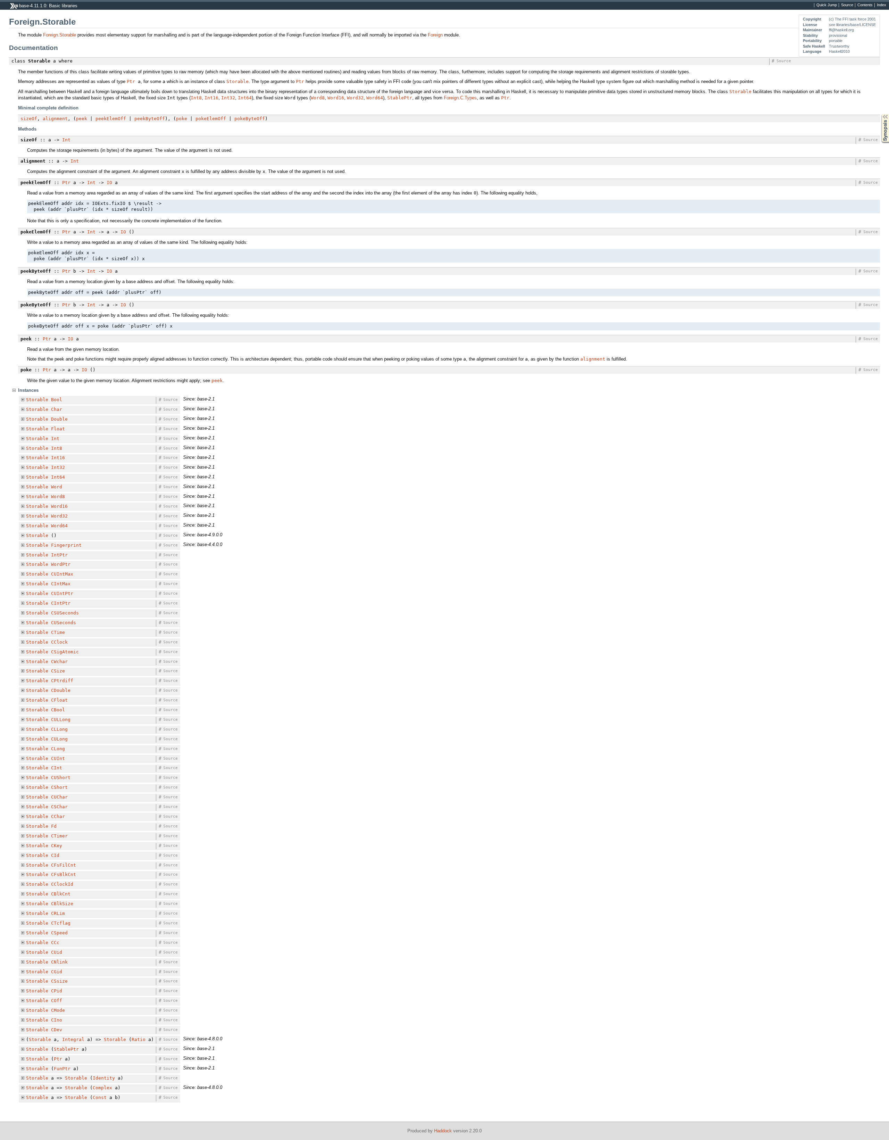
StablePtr (399, 97)
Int (66, 139)
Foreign (435, 35)
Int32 (228, 97)
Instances (28, 390)
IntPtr (59, 554)
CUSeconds (63, 622)
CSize (58, 671)
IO (109, 182)
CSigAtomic (65, 651)
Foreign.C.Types (460, 97)
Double (59, 419)
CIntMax (60, 583)
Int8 (196, 97)
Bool (56, 399)
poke (181, 118)
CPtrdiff (62, 680)
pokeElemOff (211, 118)
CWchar (59, 661)
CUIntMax (62, 574)
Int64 (245, 97)
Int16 (211, 97)
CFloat (59, 700)
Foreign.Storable (59, 35)
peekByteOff (149, 118)
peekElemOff (110, 118)
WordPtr (60, 564)
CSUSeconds (65, 613)
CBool (58, 709)
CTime (58, 632)
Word (56, 486)
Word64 (374, 97)
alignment (55, 118)
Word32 (355, 97)
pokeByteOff (249, 118)
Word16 (335, 97)
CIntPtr (60, 603)
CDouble (60, 690)
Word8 (318, 97)
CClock (59, 642)
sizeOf (28, 118)
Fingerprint (66, 545)
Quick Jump (826, 5)
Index (881, 5)
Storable (237, 81)
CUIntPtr (62, 593)
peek (81, 118)
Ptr (131, 81)
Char (56, 409)
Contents (865, 5)
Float (58, 428)
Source (847, 5)
